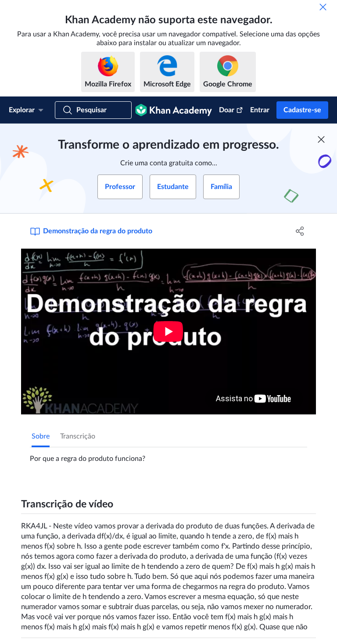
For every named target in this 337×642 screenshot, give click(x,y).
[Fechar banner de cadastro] (321, 139)
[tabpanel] (168, 455)
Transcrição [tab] (77, 436)
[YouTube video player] (168, 331)
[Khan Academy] (173, 110)
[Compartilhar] (300, 231)
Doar (226, 110)
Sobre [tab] (41, 436)
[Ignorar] (323, 7)
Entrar (259, 110)
